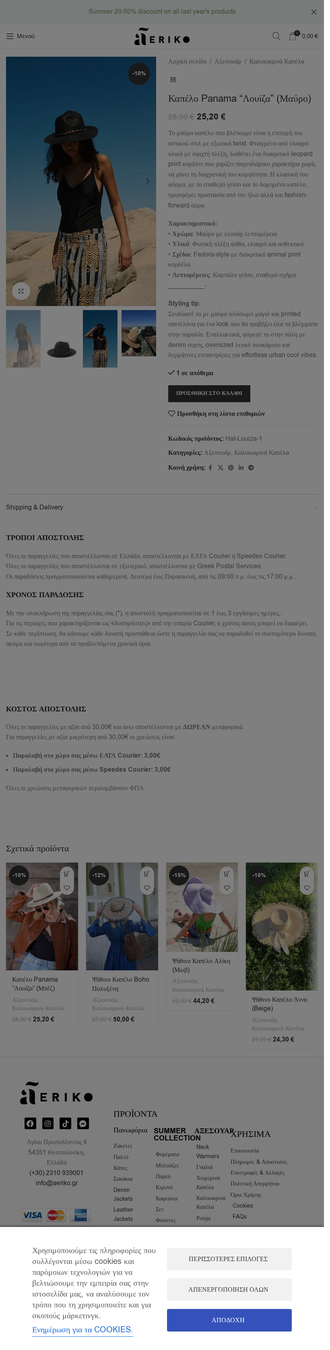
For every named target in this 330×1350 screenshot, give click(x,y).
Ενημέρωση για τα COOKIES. (82, 1329)
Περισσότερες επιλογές (228, 1259)
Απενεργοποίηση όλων (228, 1289)
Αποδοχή (228, 1320)
